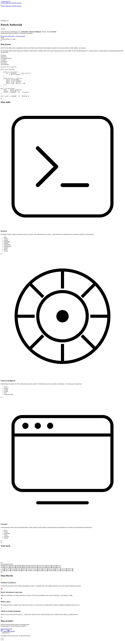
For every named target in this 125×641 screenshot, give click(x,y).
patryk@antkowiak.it (6, 629)
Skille (6, 3)
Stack (9, 3)
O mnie (3, 3)
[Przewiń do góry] (2, 639)
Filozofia (14, 3)
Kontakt (19, 3)
